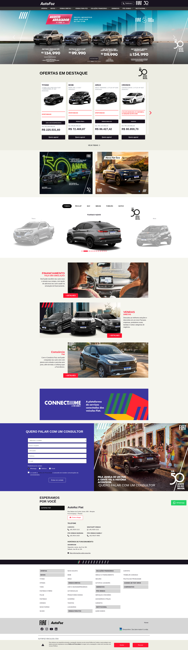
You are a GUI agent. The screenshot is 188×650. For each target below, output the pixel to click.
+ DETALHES (71, 295)
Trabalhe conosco (130, 575)
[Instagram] (46, 629)
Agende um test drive (132, 583)
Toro (42, 587)
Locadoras (72, 607)
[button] (14, 37)
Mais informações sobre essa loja (80, 553)
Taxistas (71, 603)
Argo (70, 579)
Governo (71, 599)
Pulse (42, 595)
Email (53, 468)
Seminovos (115, 8)
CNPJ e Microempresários (77, 587)
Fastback (43, 599)
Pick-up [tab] (78, 206)
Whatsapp (33, 468)
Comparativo (129, 587)
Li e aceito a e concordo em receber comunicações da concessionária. (54, 474)
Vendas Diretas (65, 8)
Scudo (42, 611)
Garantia (98, 603)
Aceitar (122, 645)
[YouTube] (51, 629)
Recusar (140, 645)
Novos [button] (53, 8)
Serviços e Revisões (103, 595)
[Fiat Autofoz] (47, 3)
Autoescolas (73, 591)
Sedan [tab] (98, 206)
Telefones (128, 3)
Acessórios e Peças (103, 599)
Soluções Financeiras (99, 8)
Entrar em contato (57, 480)
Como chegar (76, 517)
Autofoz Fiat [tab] (46, 508)
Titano (42, 579)
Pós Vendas (127, 8)
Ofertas (44, 8)
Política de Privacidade (45, 472)
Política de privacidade (132, 579)
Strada (42, 583)
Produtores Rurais (75, 595)
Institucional (141, 8)
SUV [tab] (88, 206)
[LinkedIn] (56, 629)
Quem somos (100, 611)
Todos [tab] (67, 206)
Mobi (69, 575)
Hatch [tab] (121, 206)
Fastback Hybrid (46, 591)
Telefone (44, 468)
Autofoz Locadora (102, 583)
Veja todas (93, 145)
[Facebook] (42, 629)
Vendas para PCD (81, 8)
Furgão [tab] (109, 206)
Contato (126, 571)
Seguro (98, 579)
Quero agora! (53, 137)
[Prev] (150, 112)
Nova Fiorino (44, 607)
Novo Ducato (73, 571)
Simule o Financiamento (104, 575)
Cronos (43, 603)
